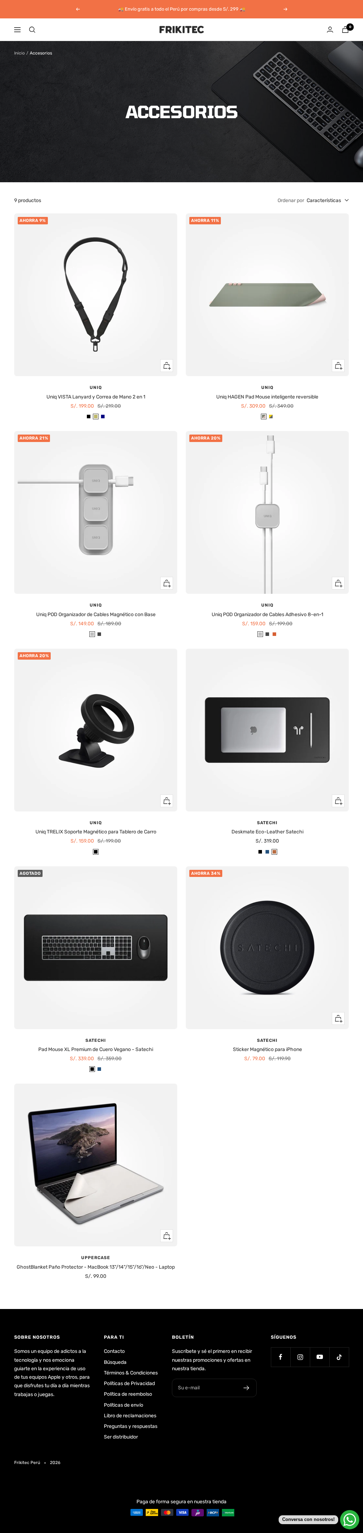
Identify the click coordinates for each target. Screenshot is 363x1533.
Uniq (96, 387)
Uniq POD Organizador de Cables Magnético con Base (96, 615)
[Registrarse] (247, 1387)
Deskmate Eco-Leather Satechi (267, 832)
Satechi (267, 822)
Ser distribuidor (121, 1437)
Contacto (114, 1351)
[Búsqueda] (32, 30)
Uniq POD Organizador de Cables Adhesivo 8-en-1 (267, 615)
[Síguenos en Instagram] (300, 1357)
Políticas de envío (123, 1405)
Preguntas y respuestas (130, 1426)
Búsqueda (115, 1362)
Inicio (19, 53)
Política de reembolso (128, 1394)
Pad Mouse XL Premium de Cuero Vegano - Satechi (95, 1049)
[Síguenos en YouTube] (319, 1357)
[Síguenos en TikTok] (339, 1357)
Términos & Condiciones (131, 1373)
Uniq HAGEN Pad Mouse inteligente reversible (267, 397)
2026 (55, 1462)
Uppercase (95, 1257)
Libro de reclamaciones (130, 1416)
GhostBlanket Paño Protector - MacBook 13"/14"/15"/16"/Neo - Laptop (96, 1267)
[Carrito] (345, 29)
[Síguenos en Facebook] (280, 1357)
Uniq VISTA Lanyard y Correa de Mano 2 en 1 (95, 397)
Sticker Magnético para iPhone (267, 1049)
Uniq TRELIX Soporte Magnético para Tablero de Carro (95, 832)
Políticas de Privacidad (129, 1383)
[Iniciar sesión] (330, 30)
